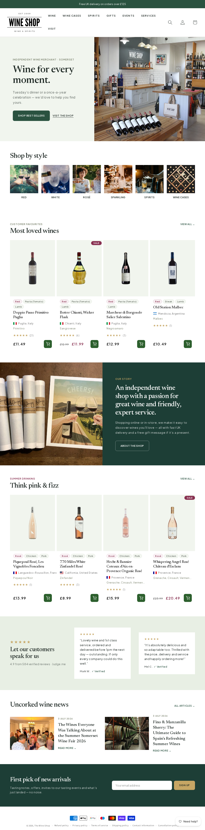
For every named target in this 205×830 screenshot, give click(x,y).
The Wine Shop (42, 825)
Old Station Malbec (168, 307)
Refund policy (61, 825)
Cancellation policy (168, 825)
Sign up (184, 785)
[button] (52, 16)
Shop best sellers (31, 115)
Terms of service (99, 825)
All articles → (184, 705)
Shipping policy (120, 825)
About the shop (132, 445)
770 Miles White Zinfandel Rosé (72, 564)
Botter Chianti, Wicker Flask (77, 315)
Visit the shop (63, 115)
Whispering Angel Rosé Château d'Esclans (171, 564)
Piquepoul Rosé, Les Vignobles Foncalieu (28, 564)
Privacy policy (79, 825)
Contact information (143, 825)
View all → (187, 224)
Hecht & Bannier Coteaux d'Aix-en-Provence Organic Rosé (124, 566)
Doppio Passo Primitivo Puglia (31, 315)
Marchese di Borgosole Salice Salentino (124, 315)
